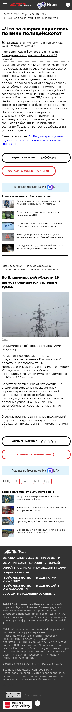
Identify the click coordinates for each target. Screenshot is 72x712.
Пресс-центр (50, 558)
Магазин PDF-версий (44, 562)
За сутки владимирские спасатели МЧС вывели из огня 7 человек (38, 497)
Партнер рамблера (33, 695)
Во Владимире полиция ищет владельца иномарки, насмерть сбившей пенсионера (40, 236)
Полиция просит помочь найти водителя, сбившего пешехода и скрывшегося (39, 224)
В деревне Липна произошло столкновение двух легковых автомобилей (41, 531)
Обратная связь (14, 562)
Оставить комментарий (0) (28, 171)
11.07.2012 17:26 (10, 14)
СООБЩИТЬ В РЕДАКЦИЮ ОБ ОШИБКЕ (29, 593)
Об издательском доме (20, 558)
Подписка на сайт (17, 572)
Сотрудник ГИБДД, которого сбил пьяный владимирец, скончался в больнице (40, 247)
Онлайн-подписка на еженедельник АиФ (34, 567)
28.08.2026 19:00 (12, 265)
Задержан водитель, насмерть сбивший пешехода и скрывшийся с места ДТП (38, 202)
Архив (22, 51)
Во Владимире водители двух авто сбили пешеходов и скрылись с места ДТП (33, 140)
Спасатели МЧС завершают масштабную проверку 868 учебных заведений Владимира (42, 520)
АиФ (5, 339)
